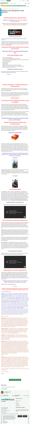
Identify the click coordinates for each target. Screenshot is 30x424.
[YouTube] (27, 395)
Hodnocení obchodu (4, 411)
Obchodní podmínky (3, 409)
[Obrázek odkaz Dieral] (15, 137)
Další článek (18, 379)
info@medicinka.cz (17, 395)
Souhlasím (25, 416)
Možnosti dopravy (2, 0)
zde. (26, 24)
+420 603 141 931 (5, 395)
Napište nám (17, 403)
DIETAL (8, 143)
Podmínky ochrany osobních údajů (5, 410)
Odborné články (18, 405)
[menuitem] (3, 5)
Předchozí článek (12, 379)
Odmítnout (20, 416)
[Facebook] (28, 395)
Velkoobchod (8, 0)
